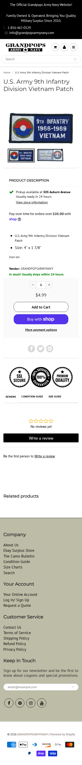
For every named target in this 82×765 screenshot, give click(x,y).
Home (6, 72)
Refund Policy (14, 643)
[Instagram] (30, 703)
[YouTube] (41, 703)
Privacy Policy (14, 649)
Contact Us (12, 627)
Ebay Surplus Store (18, 550)
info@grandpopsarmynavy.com (31, 33)
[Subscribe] (72, 686)
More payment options (41, 330)
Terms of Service (17, 632)
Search (9, 572)
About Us (10, 544)
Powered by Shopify (62, 734)
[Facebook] (8, 703)
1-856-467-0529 (19, 28)
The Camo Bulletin (18, 556)
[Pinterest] (19, 703)
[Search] (75, 59)
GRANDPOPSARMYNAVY (37, 269)
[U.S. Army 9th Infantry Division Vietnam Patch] (41, 128)
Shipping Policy (16, 638)
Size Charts (12, 567)
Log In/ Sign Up (16, 599)
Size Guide (55, 396)
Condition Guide (32, 396)
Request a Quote (17, 605)
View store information (32, 202)
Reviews (11, 396)
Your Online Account (20, 594)
